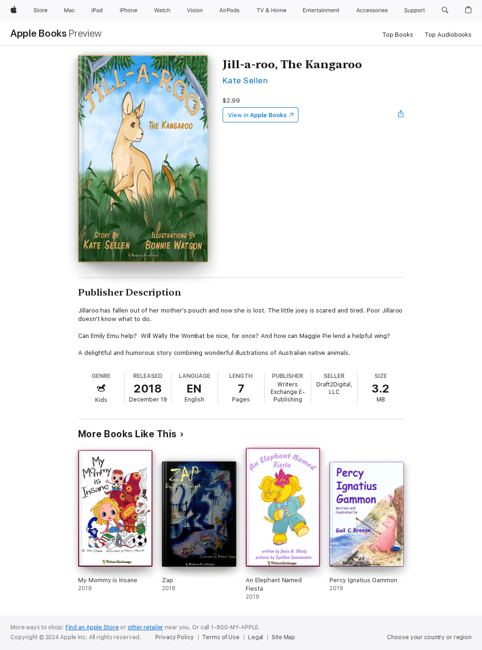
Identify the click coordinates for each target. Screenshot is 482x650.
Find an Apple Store (92, 627)
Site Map (283, 637)
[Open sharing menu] (401, 115)
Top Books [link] (397, 34)
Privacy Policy (174, 637)
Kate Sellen (245, 80)
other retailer (145, 627)
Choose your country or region (429, 637)
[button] (445, 10)
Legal (255, 637)
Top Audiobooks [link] (448, 34)
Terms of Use (221, 637)
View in (257, 115)
